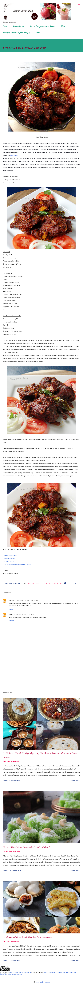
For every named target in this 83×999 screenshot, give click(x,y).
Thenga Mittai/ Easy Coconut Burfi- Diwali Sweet (26, 846)
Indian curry (33, 584)
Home (5, 26)
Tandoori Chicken (8, 561)
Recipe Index (18, 26)
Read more (75, 780)
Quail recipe (57, 584)
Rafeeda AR (12, 600)
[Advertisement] (41, 669)
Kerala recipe (45, 584)
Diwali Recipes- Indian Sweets (42, 26)
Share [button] (75, 584)
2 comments (14, 960)
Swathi (11, 614)
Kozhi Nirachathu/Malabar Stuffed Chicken (17, 564)
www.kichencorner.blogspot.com (20, 972)
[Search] (74, 4)
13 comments (15, 870)
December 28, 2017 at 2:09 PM (24, 614)
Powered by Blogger (42, 982)
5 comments (14, 780)
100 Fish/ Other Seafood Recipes (16, 32)
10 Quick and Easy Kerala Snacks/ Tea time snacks (27, 936)
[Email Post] (65, 584)
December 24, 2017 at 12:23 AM (28, 600)
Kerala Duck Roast (9, 558)
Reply (11, 609)
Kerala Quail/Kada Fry (10, 555)
